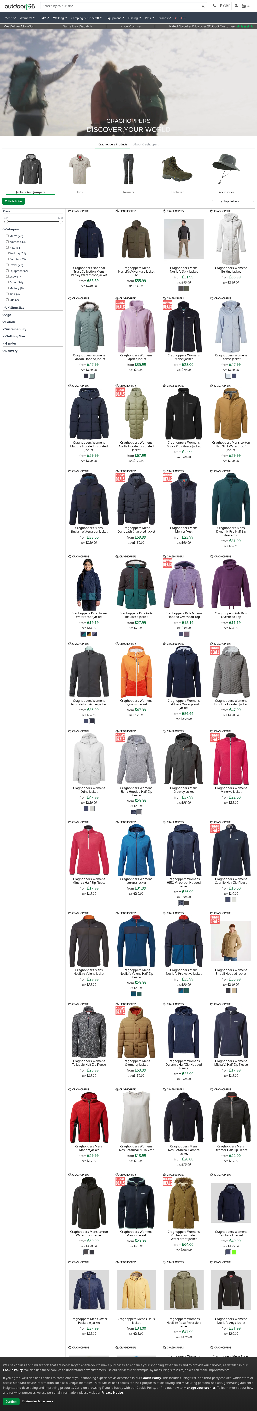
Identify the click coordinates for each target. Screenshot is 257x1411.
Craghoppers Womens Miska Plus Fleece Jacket (184, 444)
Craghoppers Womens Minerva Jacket (231, 790)
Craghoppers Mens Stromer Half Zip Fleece (231, 1148)
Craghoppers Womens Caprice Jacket (136, 357)
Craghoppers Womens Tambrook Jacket (231, 1233)
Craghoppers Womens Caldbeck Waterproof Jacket (184, 704)
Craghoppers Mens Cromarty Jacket (136, 1063)
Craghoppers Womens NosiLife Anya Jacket (231, 1321)
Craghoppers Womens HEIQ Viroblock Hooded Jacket (184, 882)
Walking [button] (59, 18)
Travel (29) (16, 265)
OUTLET (180, 18)
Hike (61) (15, 247)
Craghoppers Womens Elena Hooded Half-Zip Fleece (136, 791)
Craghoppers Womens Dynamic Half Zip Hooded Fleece (184, 1064)
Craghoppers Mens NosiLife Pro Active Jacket (184, 972)
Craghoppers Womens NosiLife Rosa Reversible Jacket (184, 1322)
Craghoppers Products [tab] (112, 144)
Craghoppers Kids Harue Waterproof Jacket (89, 615)
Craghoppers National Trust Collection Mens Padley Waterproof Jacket (89, 271)
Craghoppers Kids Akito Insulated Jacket (136, 615)
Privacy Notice (112, 1392)
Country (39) (17, 259)
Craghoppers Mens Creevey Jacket (184, 790)
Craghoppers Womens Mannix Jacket (136, 1233)
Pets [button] (148, 18)
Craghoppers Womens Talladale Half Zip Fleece (89, 1063)
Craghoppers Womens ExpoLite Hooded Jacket (231, 702)
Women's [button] (26, 18)
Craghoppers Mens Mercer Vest (184, 530)
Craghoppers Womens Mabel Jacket (184, 357)
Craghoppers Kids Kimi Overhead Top (231, 615)
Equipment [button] (114, 18)
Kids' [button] (43, 18)
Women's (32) (18, 242)
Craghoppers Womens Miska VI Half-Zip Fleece (231, 1063)
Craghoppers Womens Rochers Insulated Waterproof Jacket (184, 1235)
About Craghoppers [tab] (146, 144)
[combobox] (123, 5)
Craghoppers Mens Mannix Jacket (89, 1148)
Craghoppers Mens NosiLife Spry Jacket (184, 270)
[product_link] (89, 239)
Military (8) (16, 288)
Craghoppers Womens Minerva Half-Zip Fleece (89, 881)
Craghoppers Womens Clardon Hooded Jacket (89, 357)
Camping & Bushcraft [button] (85, 18)
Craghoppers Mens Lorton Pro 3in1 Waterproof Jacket (231, 446)
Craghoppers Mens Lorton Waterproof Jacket (89, 1233)
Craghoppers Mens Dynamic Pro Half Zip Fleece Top (231, 531)
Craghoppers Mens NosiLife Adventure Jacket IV (136, 271)
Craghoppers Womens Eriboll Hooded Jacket (231, 972)
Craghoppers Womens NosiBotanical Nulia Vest (136, 1148)
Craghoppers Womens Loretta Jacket (136, 881)
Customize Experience (37, 1401)
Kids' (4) (14, 294)
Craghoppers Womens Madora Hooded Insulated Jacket (89, 446)
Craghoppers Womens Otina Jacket (89, 790)
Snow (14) (16, 276)
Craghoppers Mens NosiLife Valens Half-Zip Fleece (136, 973)
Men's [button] (9, 18)
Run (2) (14, 300)
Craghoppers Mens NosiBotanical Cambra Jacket (184, 1150)
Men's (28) (16, 236)
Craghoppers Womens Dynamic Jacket (136, 702)
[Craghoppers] (78, 210)
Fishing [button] (133, 18)
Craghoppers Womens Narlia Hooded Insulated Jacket (136, 446)
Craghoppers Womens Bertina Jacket (231, 270)
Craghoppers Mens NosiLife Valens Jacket (89, 972)
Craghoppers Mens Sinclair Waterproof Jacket (89, 530)
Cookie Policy (13, 1370)
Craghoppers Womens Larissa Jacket (231, 357)
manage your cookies (199, 1388)
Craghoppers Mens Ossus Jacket (136, 1321)
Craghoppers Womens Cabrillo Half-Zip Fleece (231, 881)
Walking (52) (17, 253)
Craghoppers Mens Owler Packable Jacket (89, 1321)
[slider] (6, 221)
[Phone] (214, 6)
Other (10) (16, 282)
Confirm (11, 1402)
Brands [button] (163, 18)
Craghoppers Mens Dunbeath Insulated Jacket (136, 530)
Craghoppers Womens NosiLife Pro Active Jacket (89, 702)
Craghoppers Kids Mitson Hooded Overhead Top (184, 615)
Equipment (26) (19, 271)
